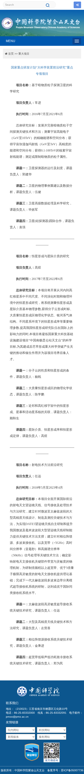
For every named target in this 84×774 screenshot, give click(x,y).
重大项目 (23, 53)
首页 (11, 53)
